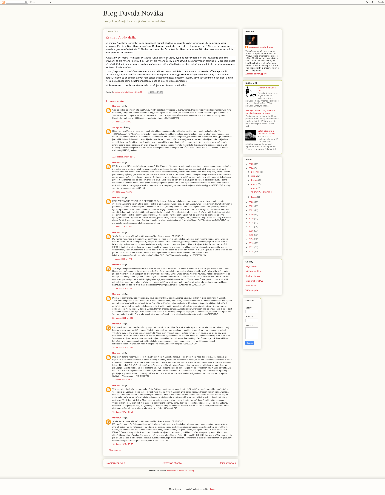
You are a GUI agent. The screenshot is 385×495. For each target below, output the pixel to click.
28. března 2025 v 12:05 (122, 347)
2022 (251, 206)
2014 (251, 239)
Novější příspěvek (115, 463)
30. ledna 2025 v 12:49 (122, 192)
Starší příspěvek (227, 463)
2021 (251, 210)
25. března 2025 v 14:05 (122, 318)
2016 (251, 231)
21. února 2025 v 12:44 (122, 227)
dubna (254, 184)
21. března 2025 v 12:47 (122, 288)
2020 (251, 214)
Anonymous (118, 127)
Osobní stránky (252, 276)
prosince (255, 172)
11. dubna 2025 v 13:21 (122, 380)
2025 (251, 164)
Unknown (116, 106)
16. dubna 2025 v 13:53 (122, 412)
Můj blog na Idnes (253, 271)
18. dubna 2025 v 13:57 (122, 444)
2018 (251, 222)
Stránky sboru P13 (254, 281)
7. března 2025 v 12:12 (122, 259)
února (254, 188)
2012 (251, 247)
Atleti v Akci (250, 285)
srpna (254, 176)
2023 (251, 202)
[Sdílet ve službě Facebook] (158, 92)
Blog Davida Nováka (133, 12)
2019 (251, 218)
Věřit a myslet (251, 290)
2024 (251, 168)
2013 (251, 243)
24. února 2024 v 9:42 (121, 122)
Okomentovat (115, 450)
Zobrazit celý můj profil (256, 73)
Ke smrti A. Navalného (261, 192)
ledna (254, 197)
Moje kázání (251, 266)
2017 (251, 226)
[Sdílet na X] (155, 92)
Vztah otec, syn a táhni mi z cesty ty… (267, 132)
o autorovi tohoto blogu (260, 47)
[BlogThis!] (152, 92)
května (254, 180)
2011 (251, 251)
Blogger (212, 489)
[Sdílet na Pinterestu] (161, 92)
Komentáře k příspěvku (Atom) (180, 471)
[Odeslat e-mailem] (149, 92)
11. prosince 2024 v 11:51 (123, 157)
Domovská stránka (172, 463)
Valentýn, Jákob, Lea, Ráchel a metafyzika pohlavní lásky (260, 111)
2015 (251, 235)
